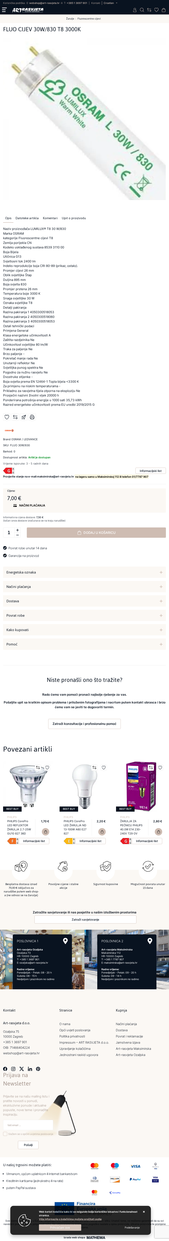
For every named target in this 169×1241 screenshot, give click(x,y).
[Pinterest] (38, 1068)
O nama (64, 1024)
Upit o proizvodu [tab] (74, 218)
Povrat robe (15, 615)
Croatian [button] (109, 3)
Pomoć (11, 644)
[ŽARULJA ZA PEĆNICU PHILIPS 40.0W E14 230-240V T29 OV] (158, 831)
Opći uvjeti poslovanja (74, 1030)
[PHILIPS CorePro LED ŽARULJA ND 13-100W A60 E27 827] (102, 831)
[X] (21, 1068)
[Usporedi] (15, 417)
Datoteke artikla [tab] (27, 218)
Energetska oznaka (21, 572)
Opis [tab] (8, 218)
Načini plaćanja (18, 586)
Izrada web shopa (74, 1237)
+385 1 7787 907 (114, 959)
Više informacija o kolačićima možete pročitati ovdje (70, 1219)
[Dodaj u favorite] (6, 417)
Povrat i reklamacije (129, 1036)
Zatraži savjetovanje (85, 919)
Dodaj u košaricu (99, 533)
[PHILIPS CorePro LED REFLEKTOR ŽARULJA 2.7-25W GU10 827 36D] (45, 831)
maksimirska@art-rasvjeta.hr (120, 962)
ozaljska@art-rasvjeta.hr (34, 962)
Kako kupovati (17, 630)
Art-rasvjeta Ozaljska (130, 1055)
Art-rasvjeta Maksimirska (133, 1049)
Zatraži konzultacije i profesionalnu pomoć (84, 724)
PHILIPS (12, 817)
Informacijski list (151, 471)
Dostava (12, 601)
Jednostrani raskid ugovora (78, 1055)
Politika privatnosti (72, 1036)
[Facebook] (5, 1068)
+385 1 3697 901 (77, 3)
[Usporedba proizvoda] (38, 768)
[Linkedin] (30, 1068)
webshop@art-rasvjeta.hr (44, 3)
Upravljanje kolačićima (74, 1049)
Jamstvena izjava (128, 1042)
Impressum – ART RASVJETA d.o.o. (84, 1042)
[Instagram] (13, 1068)
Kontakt (95, 3)
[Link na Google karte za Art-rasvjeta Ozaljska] (65, 941)
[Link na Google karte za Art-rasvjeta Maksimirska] (150, 941)
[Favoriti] (47, 768)
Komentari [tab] (50, 218)
